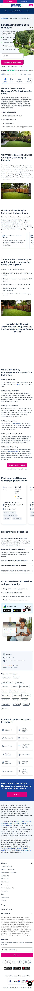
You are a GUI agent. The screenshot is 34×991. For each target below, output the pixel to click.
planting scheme (13, 451)
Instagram (25, 962)
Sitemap (3, 900)
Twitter (9, 962)
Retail (11, 81)
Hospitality (29, 81)
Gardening (8, 746)
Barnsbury (5, 686)
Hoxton (4, 691)
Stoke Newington (7, 682)
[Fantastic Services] (17, 5)
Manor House (14, 691)
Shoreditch (16, 704)
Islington (16, 678)
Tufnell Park (5, 695)
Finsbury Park (24, 686)
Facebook (4, 962)
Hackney (27, 695)
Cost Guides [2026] (6, 866)
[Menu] (2, 5)
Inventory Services (25, 762)
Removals (25, 738)
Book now (17, 795)
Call (31, 5)
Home (5, 81)
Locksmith (8, 730)
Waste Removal (8, 762)
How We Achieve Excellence (8, 872)
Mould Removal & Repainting (25, 771)
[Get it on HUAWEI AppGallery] (26, 968)
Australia (15, 981)
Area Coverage (5, 897)
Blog (2, 894)
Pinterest (14, 962)
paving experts (16, 423)
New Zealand (24, 981)
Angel (23, 691)
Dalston (14, 686)
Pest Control (9, 738)
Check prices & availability (17, 465)
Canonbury (19, 682)
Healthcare (19, 81)
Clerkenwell (5, 700)
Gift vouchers (4, 878)
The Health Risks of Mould (8, 869)
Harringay (5, 708)
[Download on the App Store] (7, 610)
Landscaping (4, 18)
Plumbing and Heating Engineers (26, 745)
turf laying (17, 384)
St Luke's (24, 700)
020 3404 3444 (10, 657)
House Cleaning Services (24, 730)
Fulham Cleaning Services (23, 821)
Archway (15, 700)
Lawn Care (8, 771)
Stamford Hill (17, 695)
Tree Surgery (26, 754)
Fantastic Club (5, 875)
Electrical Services (8, 754)
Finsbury (26, 704)
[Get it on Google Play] (17, 610)
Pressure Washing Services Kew (11, 823)
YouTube (20, 962)
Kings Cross (5, 704)
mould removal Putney (9, 848)
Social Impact (5, 881)
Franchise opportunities (7, 888)
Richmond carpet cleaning (22, 850)
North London (6, 678)
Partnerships (4, 891)
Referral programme (6, 885)
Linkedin (30, 962)
